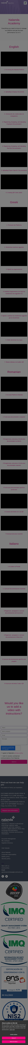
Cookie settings (13, 1034)
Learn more (12, 1029)
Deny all (14, 1038)
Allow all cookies (14, 1041)
